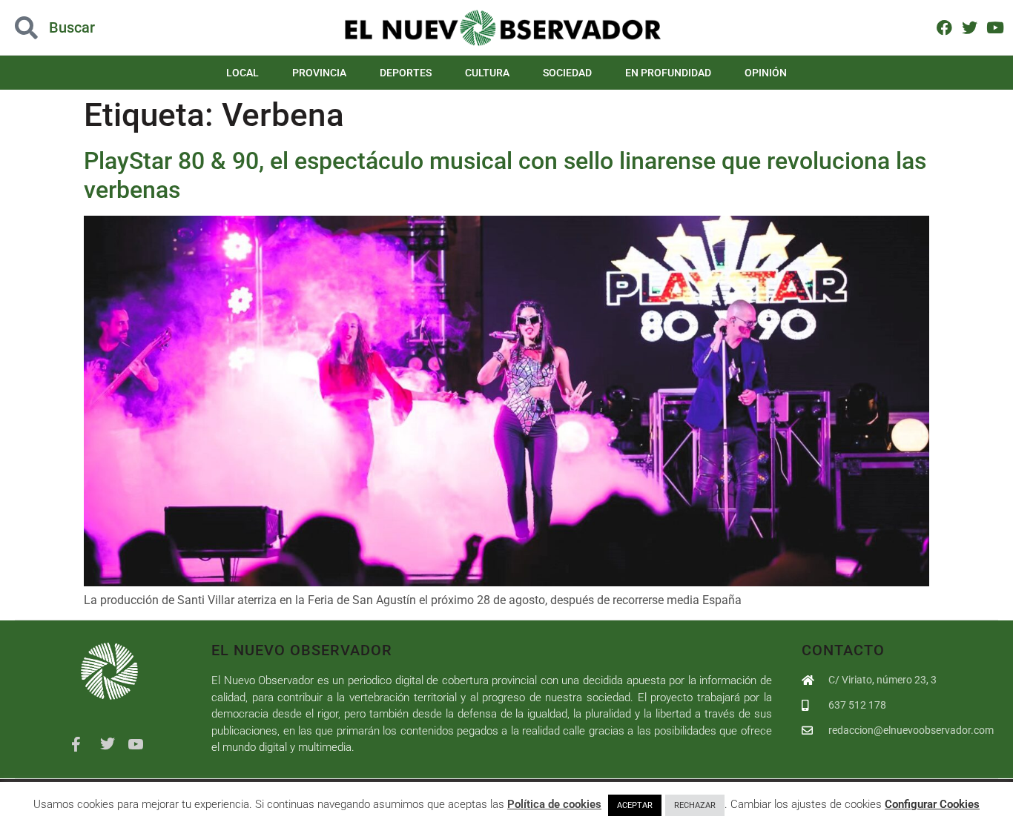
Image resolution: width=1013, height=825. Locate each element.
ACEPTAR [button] (635, 805)
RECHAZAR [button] (695, 805)
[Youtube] (995, 27)
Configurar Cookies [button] (932, 804)
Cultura (487, 73)
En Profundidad (668, 73)
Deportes (406, 73)
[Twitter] (969, 27)
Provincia (319, 73)
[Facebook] (944, 27)
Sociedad (567, 73)
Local (242, 73)
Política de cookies (554, 804)
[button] (101, 27)
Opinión (766, 73)
